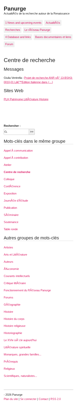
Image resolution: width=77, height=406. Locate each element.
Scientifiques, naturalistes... (20, 375)
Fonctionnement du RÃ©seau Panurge (27, 290)
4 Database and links (18, 37)
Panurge (15, 8)
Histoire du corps (14, 318)
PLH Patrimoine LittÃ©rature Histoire (26, 99)
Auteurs (8, 261)
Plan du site (11, 399)
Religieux (9, 368)
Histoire (8, 311)
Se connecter (28, 399)
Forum (9, 44)
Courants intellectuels (17, 276)
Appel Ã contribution (16, 157)
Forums (8, 297)
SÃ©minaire (11, 214)
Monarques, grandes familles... (22, 354)
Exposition (10, 193)
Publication (10, 207)
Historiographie (13, 333)
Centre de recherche (17, 172)
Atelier (7, 164)
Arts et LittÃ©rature (15, 254)
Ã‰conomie (11, 268)
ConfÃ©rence (12, 186)
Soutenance (11, 222)
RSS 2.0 (55, 399)
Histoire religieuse (14, 325)
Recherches (12, 29)
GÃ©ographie (12, 304)
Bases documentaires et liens (53, 37)
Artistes (8, 247)
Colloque (9, 179)
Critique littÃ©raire (15, 283)
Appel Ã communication (18, 150)
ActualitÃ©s (53, 22)
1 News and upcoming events (23, 22)
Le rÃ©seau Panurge (37, 29)
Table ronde (11, 229)
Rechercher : (12, 125)
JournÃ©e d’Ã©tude (16, 200)
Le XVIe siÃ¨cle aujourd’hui (20, 340)
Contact (43, 399)
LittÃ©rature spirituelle (17, 347)
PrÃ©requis (11, 361)
